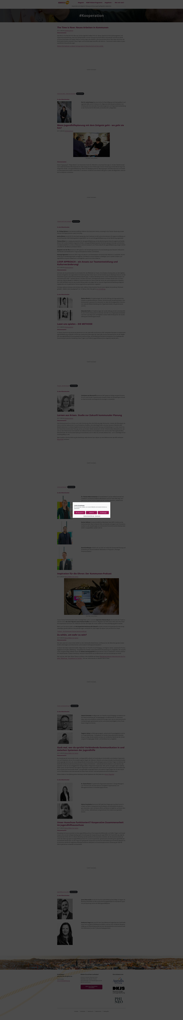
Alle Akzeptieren (80, 512)
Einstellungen (103, 512)
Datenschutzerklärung (88, 516)
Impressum (97, 516)
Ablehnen (91, 512)
